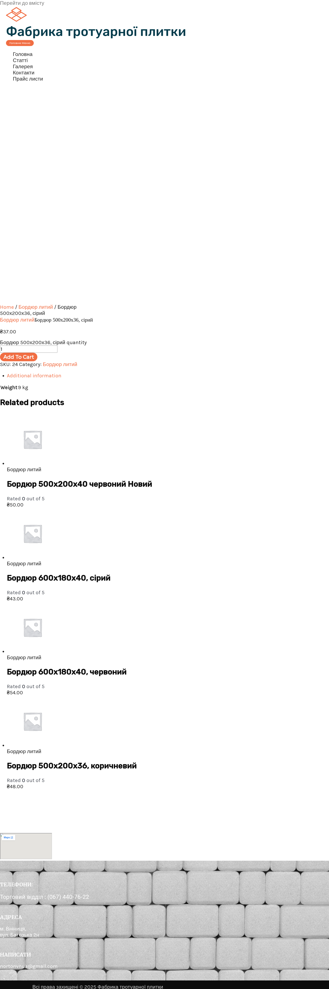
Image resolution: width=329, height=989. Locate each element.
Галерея (23, 66)
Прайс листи (28, 79)
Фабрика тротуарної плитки (96, 31)
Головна (23, 54)
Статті (20, 60)
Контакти (23, 73)
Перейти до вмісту (22, 3)
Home (7, 307)
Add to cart (18, 357)
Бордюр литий (36, 307)
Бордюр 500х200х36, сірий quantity (43, 342)
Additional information (34, 376)
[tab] (109, 376)
